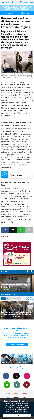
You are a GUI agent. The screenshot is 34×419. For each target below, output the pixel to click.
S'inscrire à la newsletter (17, 344)
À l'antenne (26, 13)
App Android (26, 384)
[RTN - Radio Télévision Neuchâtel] (25, 393)
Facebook (6, 376)
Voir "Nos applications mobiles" (9, 359)
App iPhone (17, 384)
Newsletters (7, 384)
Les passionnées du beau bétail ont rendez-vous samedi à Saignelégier (16, 313)
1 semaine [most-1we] (10, 298)
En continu (9, 13)
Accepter (17, 415)
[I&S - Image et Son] (25, 397)
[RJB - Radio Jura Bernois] (17, 393)
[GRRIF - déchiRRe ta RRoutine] (17, 397)
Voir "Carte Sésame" (25, 359)
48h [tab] (3, 298)
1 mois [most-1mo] (17, 298)
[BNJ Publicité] (8, 393)
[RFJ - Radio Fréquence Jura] (8, 397)
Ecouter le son (16, 175)
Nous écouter (29, 2)
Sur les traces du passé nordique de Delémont (16, 286)
